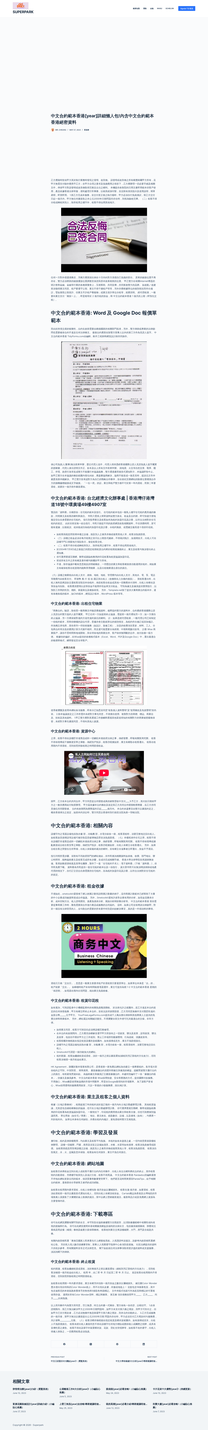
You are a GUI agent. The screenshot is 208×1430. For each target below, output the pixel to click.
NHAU (159, 8)
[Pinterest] (117, 1344)
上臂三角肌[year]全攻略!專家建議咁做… (80, 1404)
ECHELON (170, 8)
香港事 (86, 130)
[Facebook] (64, 1344)
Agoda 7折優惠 (186, 8)
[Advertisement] (104, 60)
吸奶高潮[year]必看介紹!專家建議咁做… (126, 1404)
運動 (145, 8)
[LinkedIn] (144, 1344)
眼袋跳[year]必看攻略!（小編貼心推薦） (127, 1389)
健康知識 (136, 8)
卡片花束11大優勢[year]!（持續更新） (172, 1389)
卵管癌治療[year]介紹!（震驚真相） (31, 1389)
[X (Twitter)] (91, 1344)
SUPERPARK (23, 12)
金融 (152, 8)
